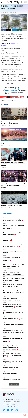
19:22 (5, 322)
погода (7, 100)
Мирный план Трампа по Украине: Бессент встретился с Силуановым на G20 (13, 292)
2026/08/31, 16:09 (6, 145)
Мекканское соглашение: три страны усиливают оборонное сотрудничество (13, 226)
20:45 (5, 276)
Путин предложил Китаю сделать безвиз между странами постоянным (13, 331)
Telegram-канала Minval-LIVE (13, 89)
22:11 (5, 223)
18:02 (5, 365)
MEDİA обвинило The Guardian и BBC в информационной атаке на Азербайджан (14, 266)
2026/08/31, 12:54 (6, 207)
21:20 (5, 255)
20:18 (5, 282)
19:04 (5, 336)
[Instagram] (4, 410)
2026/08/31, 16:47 (6, 125)
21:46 (5, 237)
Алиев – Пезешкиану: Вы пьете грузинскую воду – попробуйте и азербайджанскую (12, 306)
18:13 (5, 359)
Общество (4, 119)
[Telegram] (8, 410)
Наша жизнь (5, 159)
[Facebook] (12, 410)
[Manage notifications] (24, 415)
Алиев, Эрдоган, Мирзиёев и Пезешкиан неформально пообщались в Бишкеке (11, 347)
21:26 (5, 249)
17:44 (5, 375)
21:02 (5, 262)
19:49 (5, 302)
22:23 (5, 217)
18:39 (5, 351)
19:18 (5, 328)
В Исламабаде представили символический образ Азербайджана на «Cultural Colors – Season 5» (13, 185)
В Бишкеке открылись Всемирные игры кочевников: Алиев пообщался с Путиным (14, 340)
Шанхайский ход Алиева (10, 373)
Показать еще (14, 384)
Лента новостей (9, 213)
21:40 (5, 243)
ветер (3, 100)
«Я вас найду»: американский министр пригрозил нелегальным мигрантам (12, 259)
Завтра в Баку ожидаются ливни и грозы (12, 205)
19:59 (5, 296)
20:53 (5, 270)
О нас (7, 406)
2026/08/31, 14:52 (6, 167)
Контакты (12, 406)
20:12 (5, 288)
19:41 (5, 310)
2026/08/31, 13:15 (6, 189)
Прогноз (13, 100)
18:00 (5, 371)
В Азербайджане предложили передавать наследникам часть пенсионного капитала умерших (13, 164)
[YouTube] (16, 410)
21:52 (5, 230)
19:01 (5, 343)
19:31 (5, 316)
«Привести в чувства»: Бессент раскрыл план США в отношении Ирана (12, 355)
